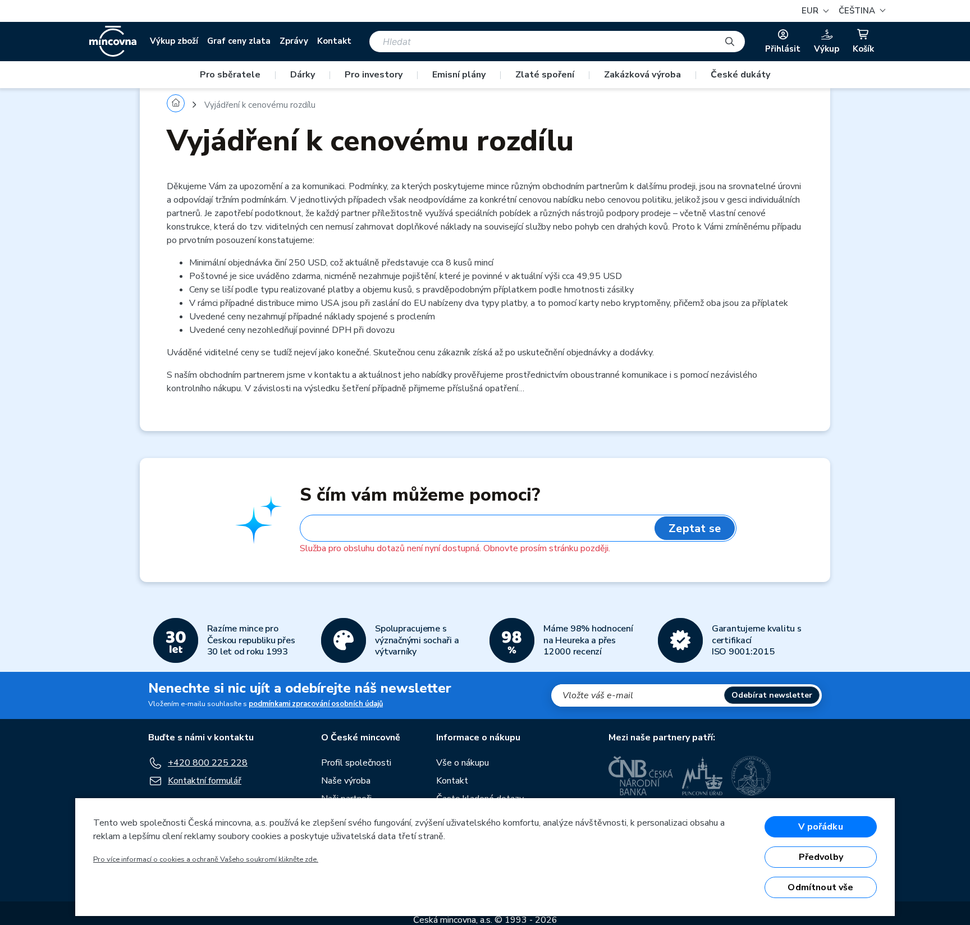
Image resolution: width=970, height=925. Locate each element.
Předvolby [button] (821, 857)
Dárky (302, 74)
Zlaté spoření (544, 74)
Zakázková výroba (642, 74)
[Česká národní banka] (640, 775)
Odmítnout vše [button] (820, 887)
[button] (860, 11)
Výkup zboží (174, 41)
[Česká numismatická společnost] (751, 775)
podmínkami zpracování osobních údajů (316, 704)
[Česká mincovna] (112, 41)
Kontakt (334, 41)
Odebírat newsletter (771, 695)
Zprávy (294, 41)
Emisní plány (459, 74)
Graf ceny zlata (239, 41)
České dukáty (740, 74)
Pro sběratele (230, 74)
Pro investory (373, 74)
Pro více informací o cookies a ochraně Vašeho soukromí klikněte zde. (205, 859)
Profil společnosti (356, 763)
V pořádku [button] (820, 827)
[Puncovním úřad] (702, 775)
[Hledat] (730, 41)
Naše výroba (345, 781)
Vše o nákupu (462, 763)
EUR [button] (811, 10)
